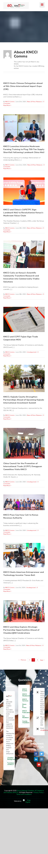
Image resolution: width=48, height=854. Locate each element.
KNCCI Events (24, 690)
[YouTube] (39, 764)
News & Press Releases (34, 102)
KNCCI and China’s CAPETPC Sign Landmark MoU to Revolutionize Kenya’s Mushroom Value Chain (23, 212)
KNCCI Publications (24, 712)
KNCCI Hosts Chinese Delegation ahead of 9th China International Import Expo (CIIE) (23, 86)
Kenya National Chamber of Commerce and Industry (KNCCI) (24, 792)
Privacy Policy (38, 793)
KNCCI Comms (10, 102)
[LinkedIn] (36, 759)
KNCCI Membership (24, 695)
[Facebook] (36, 754)
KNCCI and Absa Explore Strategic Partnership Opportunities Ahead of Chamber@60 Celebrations (21, 630)
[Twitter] (41, 754)
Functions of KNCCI (10, 764)
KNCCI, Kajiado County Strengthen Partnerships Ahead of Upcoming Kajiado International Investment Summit (23, 399)
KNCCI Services (24, 700)
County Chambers (24, 722)
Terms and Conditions (24, 794)
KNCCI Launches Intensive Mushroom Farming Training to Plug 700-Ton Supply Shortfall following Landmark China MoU (23, 149)
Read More (6, 105)
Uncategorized (31, 352)
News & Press (24, 706)
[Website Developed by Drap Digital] (28, 801)
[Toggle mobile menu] (42, 4)
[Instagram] (41, 759)
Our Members (24, 717)
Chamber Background (11, 758)
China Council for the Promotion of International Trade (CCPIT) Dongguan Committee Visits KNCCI (22, 466)
